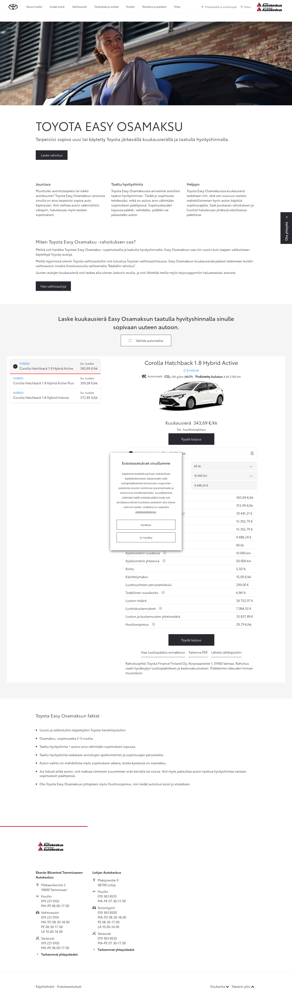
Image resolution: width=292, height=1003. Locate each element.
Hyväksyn (146, 524)
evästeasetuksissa (145, 511)
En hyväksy (146, 537)
